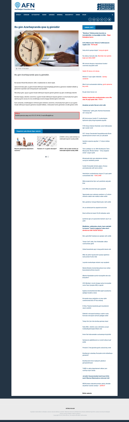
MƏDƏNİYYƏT (69, 14)
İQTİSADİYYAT (36, 14)
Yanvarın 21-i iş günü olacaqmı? (47, 148)
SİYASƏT (18, 14)
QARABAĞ (51, 14)
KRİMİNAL (60, 14)
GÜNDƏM (26, 14)
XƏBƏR (44, 14)
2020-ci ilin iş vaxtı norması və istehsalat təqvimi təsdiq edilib (69, 149)
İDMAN (78, 14)
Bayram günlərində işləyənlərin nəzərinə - (23, 149)
